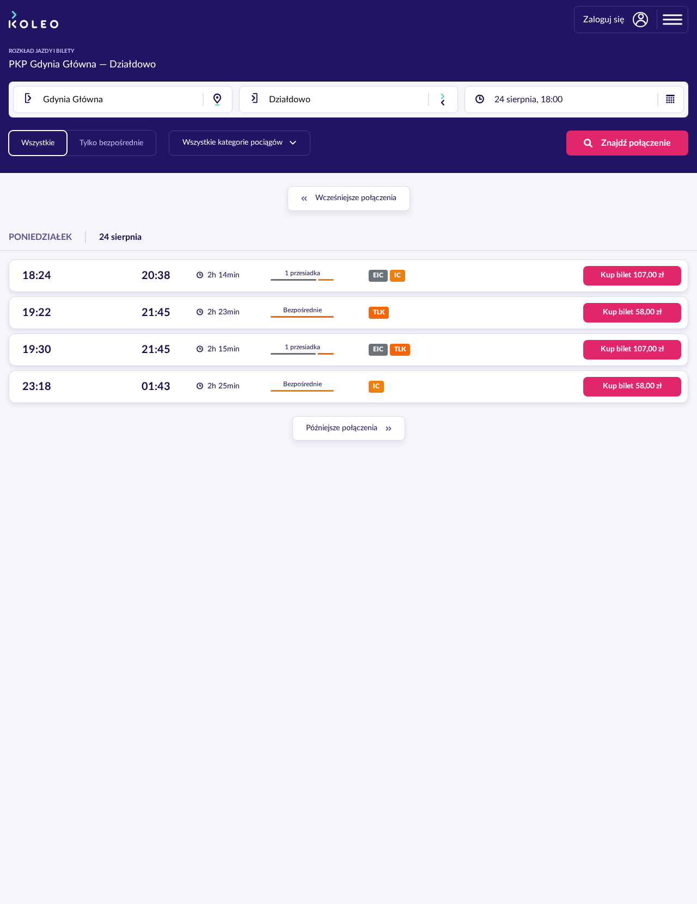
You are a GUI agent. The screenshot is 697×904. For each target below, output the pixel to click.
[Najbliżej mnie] (217, 99)
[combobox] (123, 99)
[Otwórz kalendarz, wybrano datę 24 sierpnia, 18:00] (670, 99)
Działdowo (132, 65)
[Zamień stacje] (442, 99)
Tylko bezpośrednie (111, 143)
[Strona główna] (33, 19)
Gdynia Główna (63, 65)
